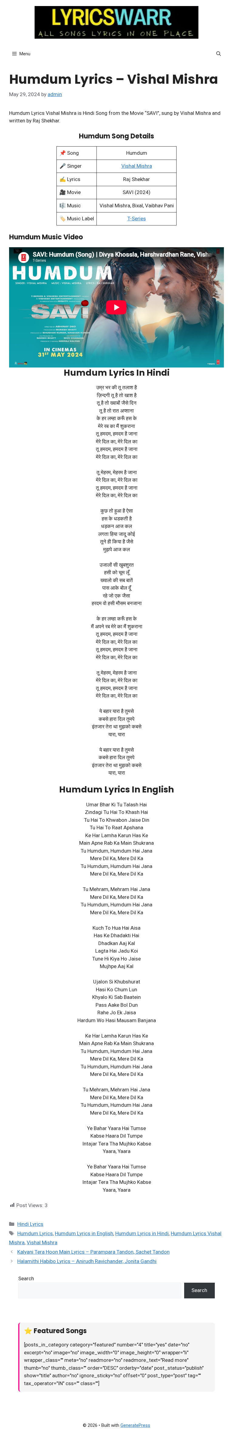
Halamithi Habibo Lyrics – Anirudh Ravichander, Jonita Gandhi (87, 1261)
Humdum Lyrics (35, 1233)
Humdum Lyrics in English (84, 1233)
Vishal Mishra (136, 166)
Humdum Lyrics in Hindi (142, 1233)
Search (26, 1278)
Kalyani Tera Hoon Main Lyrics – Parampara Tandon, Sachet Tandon (93, 1252)
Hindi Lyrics (30, 1224)
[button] (218, 54)
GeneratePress (135, 1425)
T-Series (136, 218)
